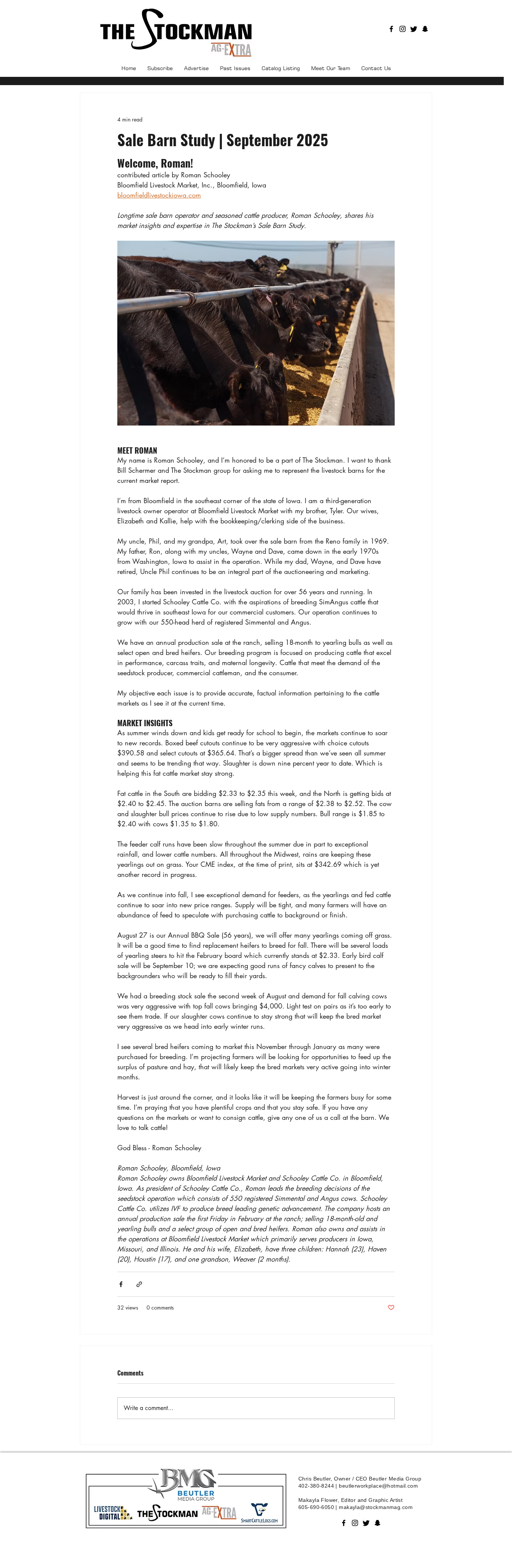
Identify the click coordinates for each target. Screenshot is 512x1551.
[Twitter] (414, 29)
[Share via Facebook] (120, 1284)
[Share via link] (139, 1284)
